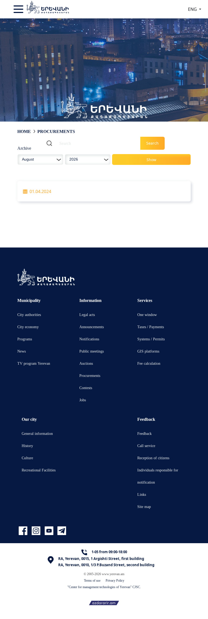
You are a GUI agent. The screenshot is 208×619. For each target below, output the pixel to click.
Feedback (144, 433)
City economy (28, 326)
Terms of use (92, 580)
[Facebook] (23, 530)
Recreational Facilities (39, 470)
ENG (193, 9)
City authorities (29, 314)
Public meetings (91, 351)
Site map (144, 506)
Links (141, 494)
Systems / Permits (151, 338)
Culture (27, 457)
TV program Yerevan (33, 363)
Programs (24, 338)
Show (151, 159)
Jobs (82, 399)
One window (147, 314)
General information (37, 433)
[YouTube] (49, 530)
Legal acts (87, 314)
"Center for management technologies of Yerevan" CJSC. (104, 587)
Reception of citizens (153, 457)
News (21, 351)
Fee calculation (148, 363)
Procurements (89, 375)
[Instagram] (36, 530)
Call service (146, 445)
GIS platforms (148, 351)
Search (152, 143)
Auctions (86, 363)
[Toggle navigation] (19, 9)
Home (24, 131)
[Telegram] (61, 530)
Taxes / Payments (150, 326)
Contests (85, 387)
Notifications (89, 338)
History (27, 445)
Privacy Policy (115, 580)
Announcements (91, 326)
